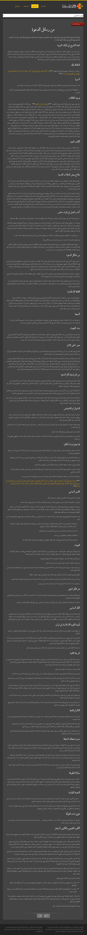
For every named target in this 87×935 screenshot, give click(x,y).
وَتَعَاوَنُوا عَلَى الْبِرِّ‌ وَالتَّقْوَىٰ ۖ (42, 104)
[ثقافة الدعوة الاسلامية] (72, 11)
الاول (43, 6)
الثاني (35, 6)
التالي (41, 916)
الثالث (26, 6)
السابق (46, 916)
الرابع (17, 6)
